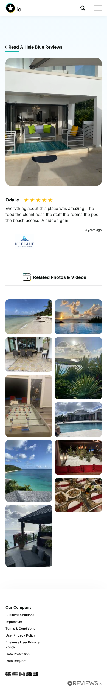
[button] (83, 8)
